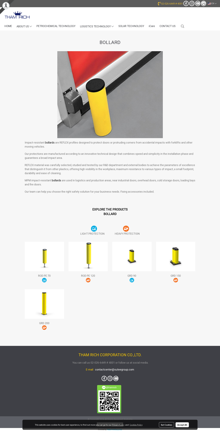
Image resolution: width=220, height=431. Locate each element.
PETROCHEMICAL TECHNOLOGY (56, 26)
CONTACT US (168, 26)
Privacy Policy (118, 424)
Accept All (182, 424)
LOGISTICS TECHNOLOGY (95, 26)
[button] (182, 26)
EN (213, 3)
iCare (152, 26)
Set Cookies (166, 424)
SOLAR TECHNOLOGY (131, 26)
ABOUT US (23, 26)
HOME (8, 26)
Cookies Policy (136, 424)
